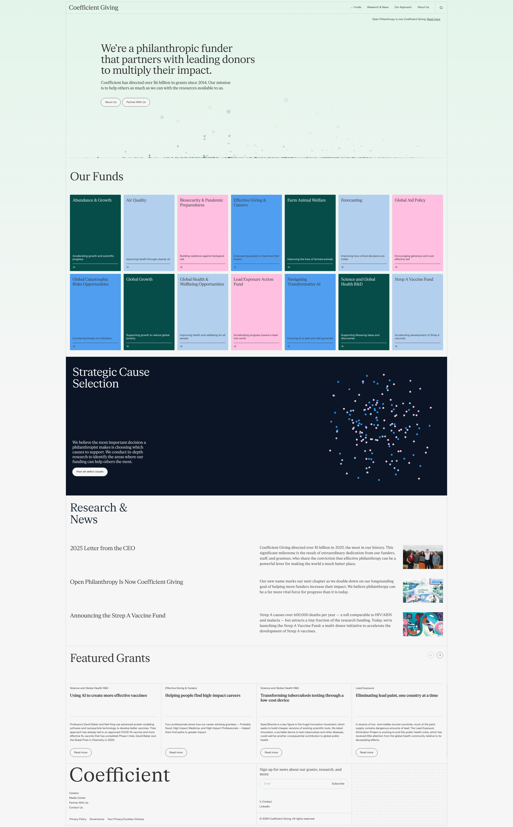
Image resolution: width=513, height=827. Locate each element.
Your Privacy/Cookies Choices (125, 819)
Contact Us (76, 807)
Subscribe (338, 783)
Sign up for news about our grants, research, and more (301, 772)
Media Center (77, 798)
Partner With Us (78, 803)
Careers (74, 793)
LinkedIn (265, 806)
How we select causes (90, 471)
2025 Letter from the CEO (102, 548)
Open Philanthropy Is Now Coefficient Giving (126, 582)
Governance (97, 819)
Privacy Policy (78, 819)
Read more (433, 19)
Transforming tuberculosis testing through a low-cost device (302, 698)
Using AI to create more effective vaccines (108, 695)
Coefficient (119, 775)
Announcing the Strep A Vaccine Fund (117, 615)
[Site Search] (441, 7)
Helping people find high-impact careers (202, 695)
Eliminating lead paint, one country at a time (397, 695)
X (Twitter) (266, 802)
